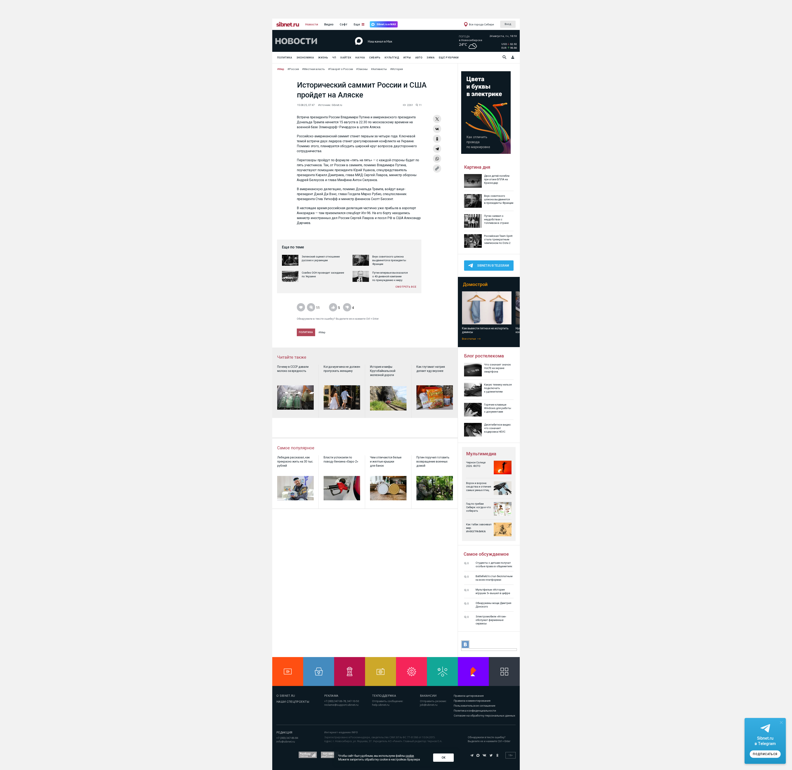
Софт (344, 24)
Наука (360, 57)
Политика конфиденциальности (475, 710)
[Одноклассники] (437, 139)
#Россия (293, 69)
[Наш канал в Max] (388, 47)
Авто (419, 57)
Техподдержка (384, 696)
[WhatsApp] (437, 158)
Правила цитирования (469, 696)
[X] (437, 119)
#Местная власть (313, 69)
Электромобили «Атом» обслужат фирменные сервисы (491, 620)
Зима (431, 57)
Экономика (305, 57)
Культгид (392, 57)
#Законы (362, 69)
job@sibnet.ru (428, 705)
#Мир (280, 69)
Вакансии (428, 696)
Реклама (331, 696)
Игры (407, 57)
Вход (508, 24)
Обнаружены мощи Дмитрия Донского (493, 605)
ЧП (334, 57)
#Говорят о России (340, 69)
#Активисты (379, 69)
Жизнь (323, 57)
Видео (329, 24)
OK (444, 757)
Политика (284, 57)
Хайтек (345, 57)
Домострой (475, 284)
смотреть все (405, 286)
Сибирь (375, 57)
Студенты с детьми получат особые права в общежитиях (494, 564)
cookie (409, 755)
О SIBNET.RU (285, 696)
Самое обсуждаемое (486, 554)
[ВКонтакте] (437, 129)
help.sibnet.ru (380, 705)
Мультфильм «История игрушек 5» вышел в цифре (493, 591)
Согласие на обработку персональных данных (484, 715)
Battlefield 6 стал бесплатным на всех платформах (494, 578)
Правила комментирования (472, 700)
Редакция (284, 732)
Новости (311, 24)
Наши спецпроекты (292, 702)
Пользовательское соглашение (474, 705)
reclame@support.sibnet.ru (341, 705)
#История (396, 69)
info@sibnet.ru (285, 741)
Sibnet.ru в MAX (386, 24)
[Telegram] (437, 149)
